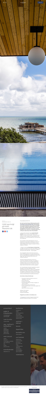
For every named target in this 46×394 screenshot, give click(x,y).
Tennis (18, 326)
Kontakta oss (18, 310)
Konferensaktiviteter (20, 317)
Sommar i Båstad (19, 322)
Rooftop (5, 328)
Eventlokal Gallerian (19, 313)
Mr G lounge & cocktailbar (8, 341)
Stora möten (18, 314)
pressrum (23, 297)
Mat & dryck (8, 336)
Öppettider (19, 329)
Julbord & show (6, 346)
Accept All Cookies (34, 392)
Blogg (17, 344)
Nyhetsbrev (20, 354)
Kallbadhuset (6, 329)
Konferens (19, 308)
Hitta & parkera (19, 334)
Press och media (19, 340)
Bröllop (5, 345)
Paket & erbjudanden (8, 312)
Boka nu (40, 2)
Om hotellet (20, 337)
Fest (4, 343)
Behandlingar (6, 330)
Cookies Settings (34, 387)
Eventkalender (9, 349)
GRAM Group (18, 342)
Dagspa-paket (6, 332)
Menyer (5, 338)
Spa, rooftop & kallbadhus (9, 325)
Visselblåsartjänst (19, 346)
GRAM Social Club (19, 343)
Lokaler (17, 311)
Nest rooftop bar (7, 342)
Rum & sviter (8, 319)
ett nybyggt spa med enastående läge (26, 224)
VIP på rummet (6, 321)
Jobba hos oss (18, 339)
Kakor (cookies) (19, 351)
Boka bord (5, 339)
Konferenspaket (19, 315)
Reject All (34, 389)
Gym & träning (6, 333)
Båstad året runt (7, 351)
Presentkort (8, 308)
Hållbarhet (18, 347)
